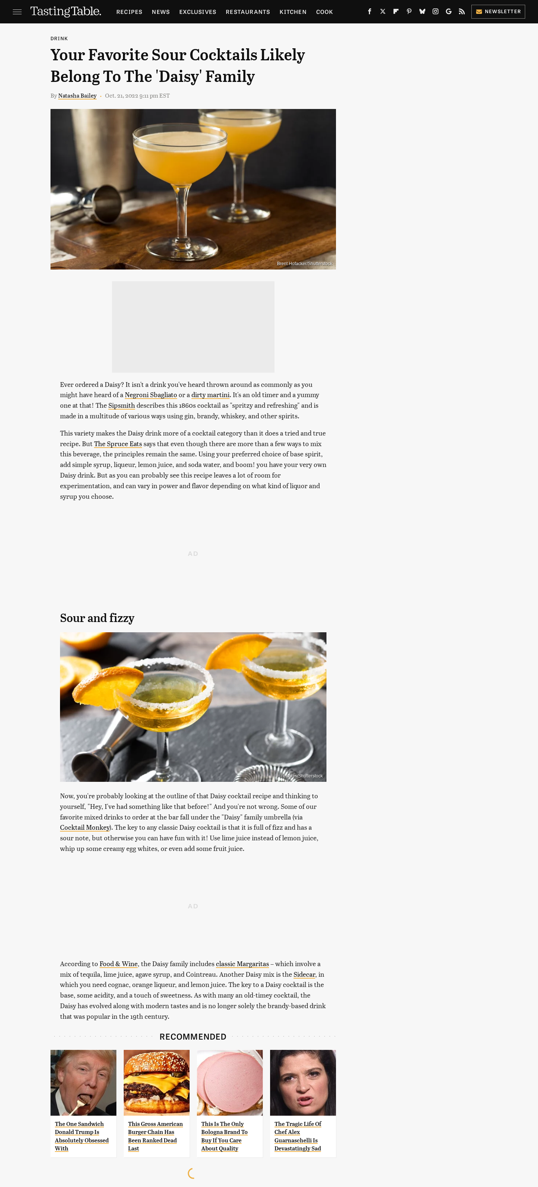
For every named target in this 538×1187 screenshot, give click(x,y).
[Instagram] (435, 12)
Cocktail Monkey (84, 827)
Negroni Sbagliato (151, 394)
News (161, 11)
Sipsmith (121, 405)
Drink (59, 38)
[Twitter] (382, 12)
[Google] (448, 12)
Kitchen (293, 11)
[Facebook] (369, 12)
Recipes (129, 11)
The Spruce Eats (118, 443)
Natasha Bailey (77, 95)
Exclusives (197, 11)
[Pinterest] (409, 12)
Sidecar (304, 974)
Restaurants (248, 11)
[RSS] (462, 12)
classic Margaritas (242, 963)
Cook (324, 11)
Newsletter (503, 11)
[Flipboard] (396, 12)
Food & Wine (119, 963)
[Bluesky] (422, 12)
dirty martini (210, 394)
